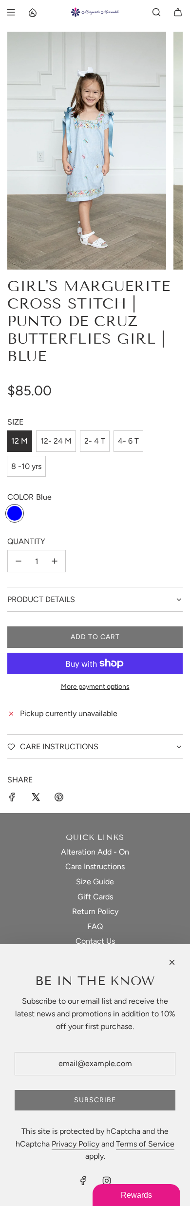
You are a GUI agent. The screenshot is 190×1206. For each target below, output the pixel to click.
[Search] (156, 12)
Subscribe (95, 1100)
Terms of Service (145, 1143)
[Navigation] (10, 12)
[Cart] (178, 12)
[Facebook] (83, 1180)
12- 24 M (56, 441)
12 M (19, 441)
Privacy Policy (75, 1143)
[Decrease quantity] (18, 561)
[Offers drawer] (32, 12)
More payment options (95, 686)
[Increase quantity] (54, 561)
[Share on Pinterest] (59, 799)
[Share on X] (35, 799)
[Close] (172, 962)
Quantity (26, 541)
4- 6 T (128, 441)
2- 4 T (94, 441)
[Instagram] (106, 1180)
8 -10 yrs (26, 466)
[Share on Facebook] (12, 799)
